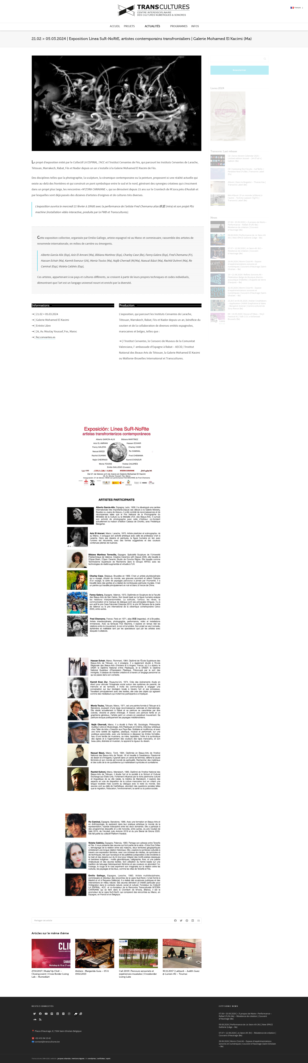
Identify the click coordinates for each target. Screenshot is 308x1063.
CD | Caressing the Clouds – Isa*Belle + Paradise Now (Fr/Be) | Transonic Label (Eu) (246, 172)
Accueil (115, 26)
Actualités (152, 26)
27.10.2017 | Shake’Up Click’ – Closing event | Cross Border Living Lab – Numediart (50, 974)
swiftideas (101, 1059)
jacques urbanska (64, 1059)
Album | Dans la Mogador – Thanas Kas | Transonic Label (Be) (247, 183)
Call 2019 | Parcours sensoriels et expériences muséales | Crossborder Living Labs (138, 974)
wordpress (92, 1059)
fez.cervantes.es (45, 337)
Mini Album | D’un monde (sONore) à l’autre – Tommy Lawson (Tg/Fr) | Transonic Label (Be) (245, 198)
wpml (108, 1059)
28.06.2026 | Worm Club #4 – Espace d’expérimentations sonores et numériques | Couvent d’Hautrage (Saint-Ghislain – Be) (247, 265)
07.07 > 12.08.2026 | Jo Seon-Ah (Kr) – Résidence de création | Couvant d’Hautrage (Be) (245, 251)
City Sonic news (228, 1006)
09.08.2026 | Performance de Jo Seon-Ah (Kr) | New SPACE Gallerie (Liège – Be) (247, 236)
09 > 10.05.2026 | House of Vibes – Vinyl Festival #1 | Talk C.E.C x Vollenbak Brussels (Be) (246, 317)
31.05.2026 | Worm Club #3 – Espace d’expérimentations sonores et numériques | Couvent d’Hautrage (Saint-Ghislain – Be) (247, 292)
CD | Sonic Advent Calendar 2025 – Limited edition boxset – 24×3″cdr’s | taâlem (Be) (245, 158)
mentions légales (78, 1059)
